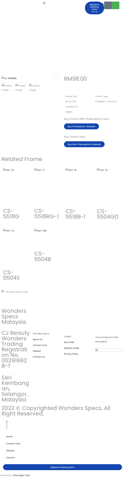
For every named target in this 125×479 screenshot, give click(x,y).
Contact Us (39, 356)
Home (9, 436)
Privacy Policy (71, 353)
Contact (10, 457)
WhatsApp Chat (21, 475)
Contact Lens (40, 345)
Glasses (37, 351)
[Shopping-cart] (115, 5)
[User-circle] (108, 5)
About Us (37, 339)
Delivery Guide (71, 348)
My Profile (69, 342)
